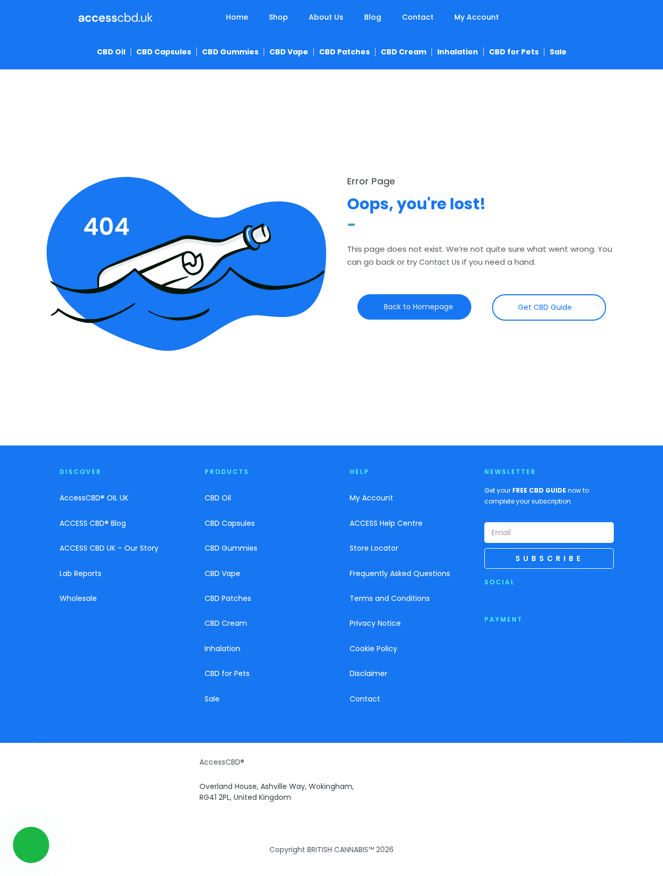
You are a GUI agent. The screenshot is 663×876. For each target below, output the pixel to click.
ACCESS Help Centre (386, 523)
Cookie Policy (373, 648)
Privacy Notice (375, 623)
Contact (418, 17)
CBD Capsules (163, 52)
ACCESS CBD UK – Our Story (109, 548)
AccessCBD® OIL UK (94, 498)
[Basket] (564, 19)
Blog (372, 17)
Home (237, 17)
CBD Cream (403, 52)
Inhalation (457, 52)
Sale (558, 52)
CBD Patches (344, 52)
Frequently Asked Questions (400, 573)
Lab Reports (81, 573)
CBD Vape (288, 52)
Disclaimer (368, 673)
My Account (476, 17)
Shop (278, 17)
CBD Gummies (230, 52)
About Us (326, 17)
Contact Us (439, 262)
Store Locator (374, 548)
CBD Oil (111, 52)
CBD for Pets (514, 52)
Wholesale (78, 598)
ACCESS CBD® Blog (93, 523)
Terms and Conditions (390, 598)
